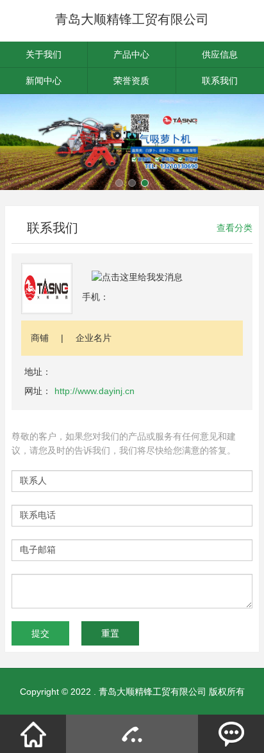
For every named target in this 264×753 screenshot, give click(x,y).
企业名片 (93, 338)
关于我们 (44, 54)
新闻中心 (44, 80)
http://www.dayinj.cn (94, 391)
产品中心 (131, 54)
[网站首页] (33, 734)
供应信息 (220, 54)
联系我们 (220, 80)
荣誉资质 (131, 80)
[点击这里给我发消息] (137, 276)
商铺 (40, 338)
